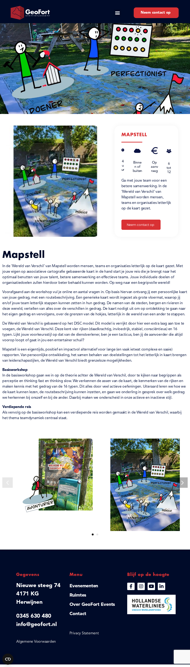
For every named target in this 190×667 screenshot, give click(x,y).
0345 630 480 (33, 616)
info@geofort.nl (36, 624)
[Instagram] (141, 586)
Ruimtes (78, 595)
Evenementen (84, 586)
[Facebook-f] (131, 586)
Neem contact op (140, 225)
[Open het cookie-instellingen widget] (7, 659)
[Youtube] (151, 586)
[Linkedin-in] (161, 586)
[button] (117, 13)
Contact (78, 614)
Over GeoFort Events (92, 604)
